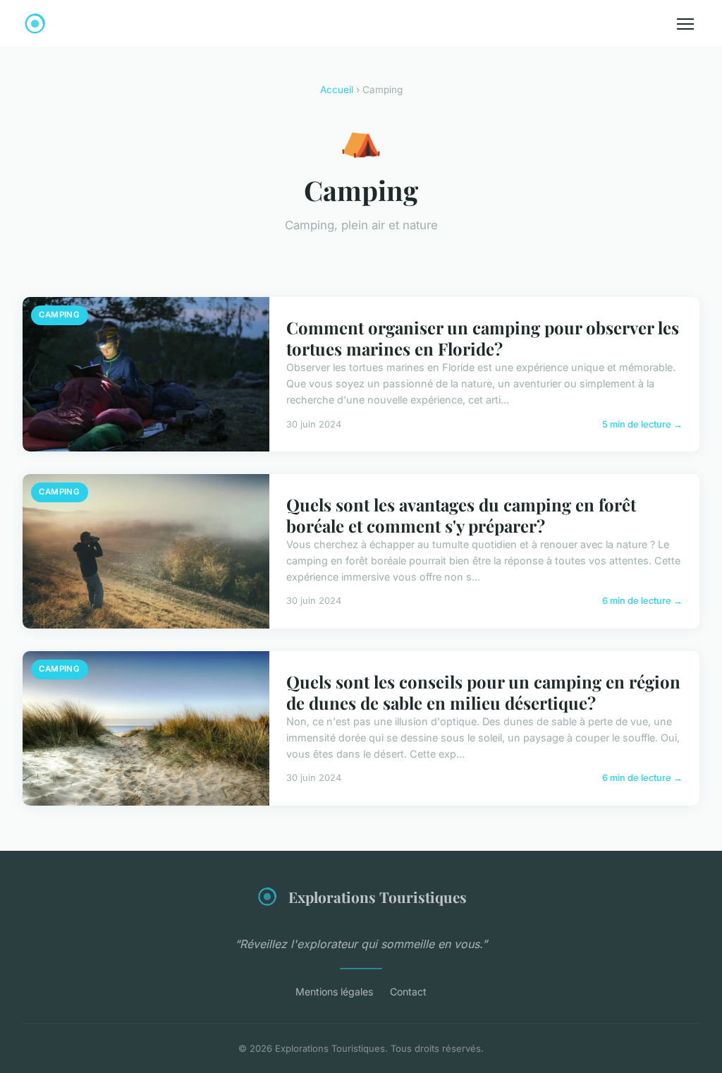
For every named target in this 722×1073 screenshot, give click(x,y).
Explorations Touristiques (377, 897)
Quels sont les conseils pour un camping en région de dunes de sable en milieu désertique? (483, 692)
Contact (408, 992)
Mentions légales (334, 992)
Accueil (336, 89)
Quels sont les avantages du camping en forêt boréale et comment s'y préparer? (461, 515)
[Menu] (685, 24)
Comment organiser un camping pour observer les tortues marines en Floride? (482, 338)
